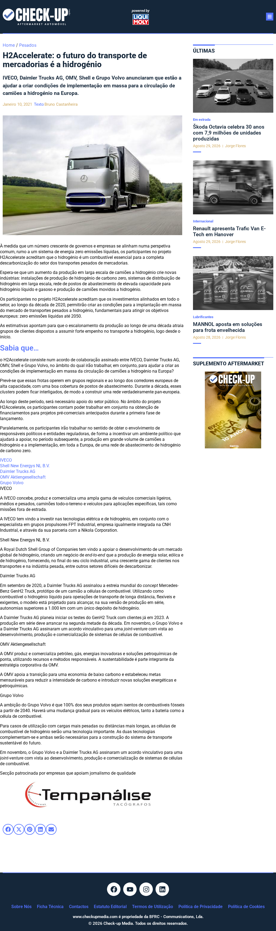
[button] (8, 829)
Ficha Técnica (50, 906)
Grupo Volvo (11, 482)
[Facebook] (113, 889)
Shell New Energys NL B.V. (25, 465)
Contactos (78, 906)
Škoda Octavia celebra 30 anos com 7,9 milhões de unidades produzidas (228, 133)
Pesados (27, 45)
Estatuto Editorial (110, 906)
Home (9, 45)
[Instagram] (146, 889)
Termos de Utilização (152, 906)
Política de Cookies (246, 906)
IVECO (6, 460)
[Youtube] (130, 889)
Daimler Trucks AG (17, 471)
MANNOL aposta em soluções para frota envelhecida (227, 327)
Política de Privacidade (200, 906)
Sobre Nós (21, 906)
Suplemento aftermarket (228, 363)
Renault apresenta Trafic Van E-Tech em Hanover (229, 231)
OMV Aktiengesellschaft (23, 477)
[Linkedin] (162, 889)
